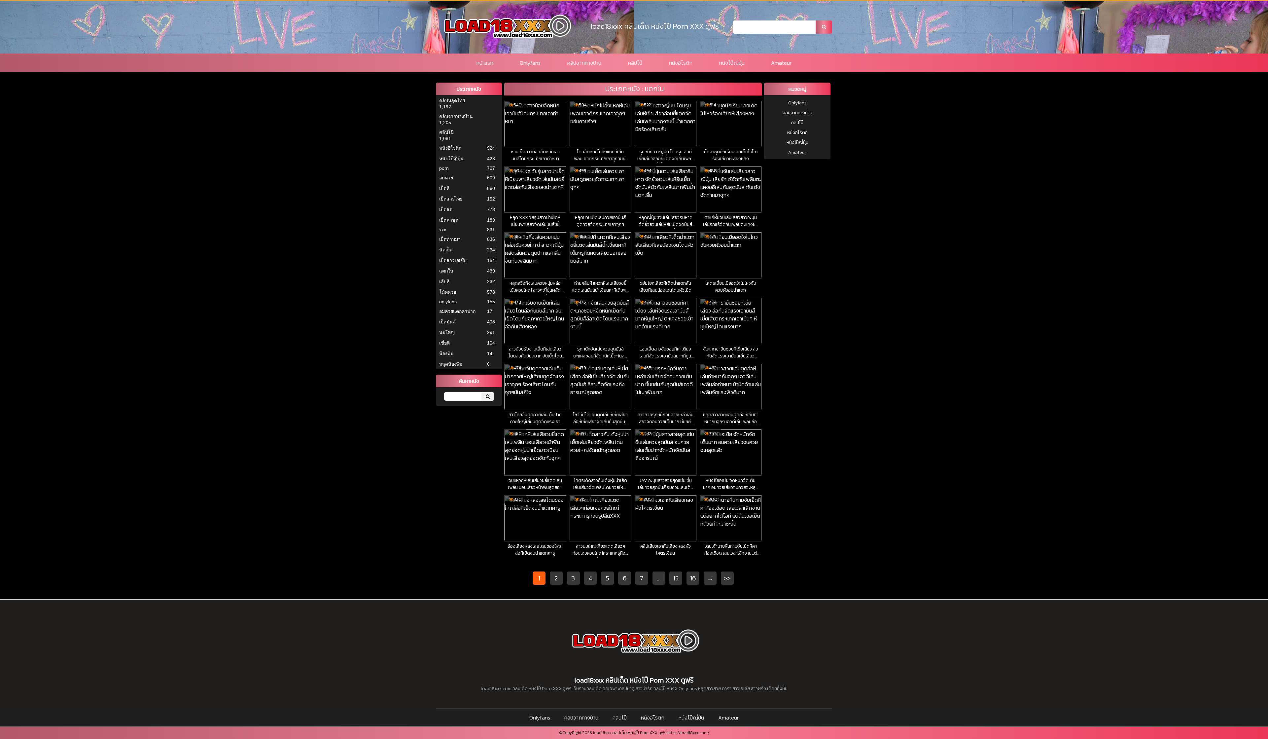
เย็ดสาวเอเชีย (453, 260)
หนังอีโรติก (680, 63)
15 (676, 578)
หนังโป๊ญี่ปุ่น (732, 63)
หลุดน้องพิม (450, 364)
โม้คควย (447, 292)
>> (727, 578)
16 (693, 578)
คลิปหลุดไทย (452, 100)
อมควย (446, 177)
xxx (442, 229)
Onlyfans (530, 63)
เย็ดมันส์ (447, 321)
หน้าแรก (484, 63)
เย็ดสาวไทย (451, 199)
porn (444, 168)
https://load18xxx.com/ (688, 733)
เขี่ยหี (444, 343)
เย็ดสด (445, 209)
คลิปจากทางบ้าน (584, 63)
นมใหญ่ (447, 332)
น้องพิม (446, 353)
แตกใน (446, 271)
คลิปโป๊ (635, 63)
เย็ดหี (444, 188)
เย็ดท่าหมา (450, 239)
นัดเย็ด (446, 249)
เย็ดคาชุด (448, 220)
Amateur (781, 63)
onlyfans (448, 301)
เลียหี (444, 281)
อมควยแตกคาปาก (457, 311)
